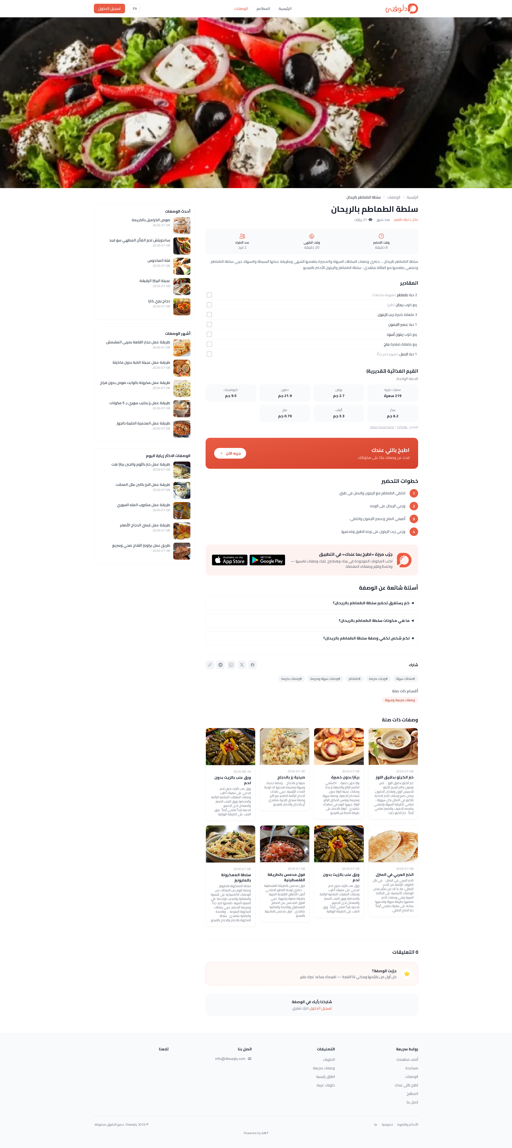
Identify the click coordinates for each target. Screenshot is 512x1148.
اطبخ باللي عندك (406, 1085)
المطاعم (263, 8)
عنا (376, 1124)
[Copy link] (210, 665)
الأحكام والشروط (407, 1124)
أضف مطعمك (407, 1059)
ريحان (399, 304)
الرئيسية (285, 8)
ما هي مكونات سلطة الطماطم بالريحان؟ (374, 620)
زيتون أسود (395, 334)
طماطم (402, 294)
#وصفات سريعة (291, 679)
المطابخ (412, 1093)
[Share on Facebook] (252, 665)
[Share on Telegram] (220, 665)
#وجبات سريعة (378, 679)
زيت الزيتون (386, 314)
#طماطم (355, 679)
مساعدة (411, 1067)
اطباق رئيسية (325, 1076)
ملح (387, 344)
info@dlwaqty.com (230, 1058)
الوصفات (241, 8)
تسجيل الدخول (109, 8)
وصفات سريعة (324, 1067)
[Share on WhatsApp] (231, 665)
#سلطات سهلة (405, 679)
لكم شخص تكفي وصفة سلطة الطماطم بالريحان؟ (366, 638)
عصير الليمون (398, 324)
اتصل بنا (412, 1102)
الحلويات (329, 1059)
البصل (403, 354)
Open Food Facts (382, 427)
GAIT (265, 1133)
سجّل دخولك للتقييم (406, 219)
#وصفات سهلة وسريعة (325, 679)
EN (135, 8)
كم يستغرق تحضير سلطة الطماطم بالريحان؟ (371, 603)
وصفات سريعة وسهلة (400, 700)
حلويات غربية (326, 1085)
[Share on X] (242, 665)
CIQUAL (402, 427)
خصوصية (387, 1124)
